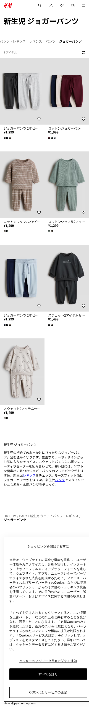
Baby (23, 516)
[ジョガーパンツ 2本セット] (22, 91)
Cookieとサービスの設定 (48, 692)
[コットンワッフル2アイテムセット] (22, 184)
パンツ (60, 480)
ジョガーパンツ (15, 519)
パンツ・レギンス (66, 516)
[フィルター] (82, 52)
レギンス (29, 475)
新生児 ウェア (40, 516)
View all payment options (20, 703)
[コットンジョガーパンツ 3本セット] (66, 91)
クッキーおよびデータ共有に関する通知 (48, 661)
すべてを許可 (48, 674)
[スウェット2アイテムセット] (66, 278)
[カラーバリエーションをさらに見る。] (8, 138)
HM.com (10, 516)
